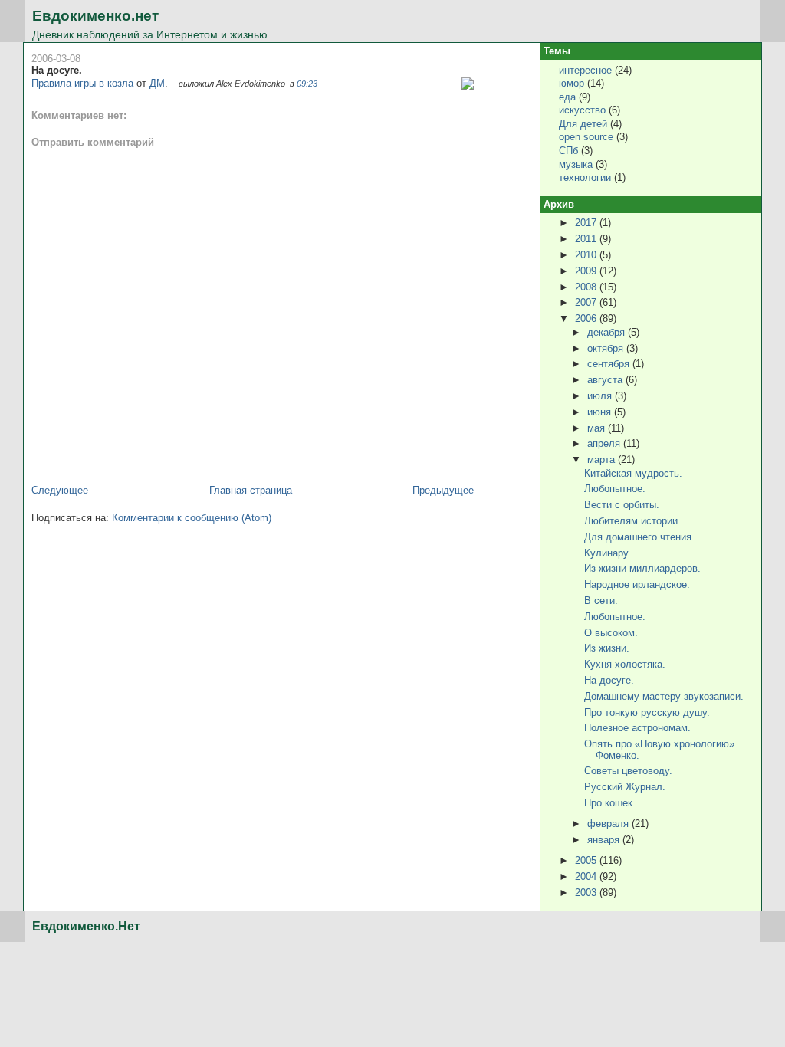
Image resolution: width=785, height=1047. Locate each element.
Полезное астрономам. (637, 728)
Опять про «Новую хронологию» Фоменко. (659, 749)
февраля (609, 823)
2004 (587, 876)
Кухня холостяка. (624, 664)
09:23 (307, 83)
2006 (587, 318)
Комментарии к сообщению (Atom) (191, 518)
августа (606, 380)
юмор (571, 83)
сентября (609, 363)
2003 (587, 892)
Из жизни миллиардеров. (642, 568)
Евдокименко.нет (95, 16)
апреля (605, 443)
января (604, 839)
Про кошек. (610, 803)
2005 (587, 860)
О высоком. (611, 632)
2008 (587, 287)
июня (600, 412)
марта (602, 459)
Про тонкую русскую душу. (647, 712)
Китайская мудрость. (633, 473)
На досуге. (56, 70)
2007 (587, 302)
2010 (587, 255)
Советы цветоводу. (628, 770)
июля (601, 396)
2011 (587, 239)
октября (606, 348)
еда (567, 97)
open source (586, 137)
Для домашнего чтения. (639, 537)
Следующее (59, 490)
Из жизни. (606, 648)
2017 (587, 222)
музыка (576, 164)
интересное (585, 70)
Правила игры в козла (82, 83)
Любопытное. (614, 488)
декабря (607, 332)
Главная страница (250, 490)
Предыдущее (443, 490)
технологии (585, 177)
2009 (587, 271)
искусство (582, 110)
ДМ (157, 83)
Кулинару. (607, 553)
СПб (568, 150)
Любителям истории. (632, 521)
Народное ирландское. (637, 584)
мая (597, 428)
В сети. (601, 600)
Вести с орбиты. (621, 504)
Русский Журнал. (624, 787)
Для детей (583, 124)
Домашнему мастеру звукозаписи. (664, 696)
